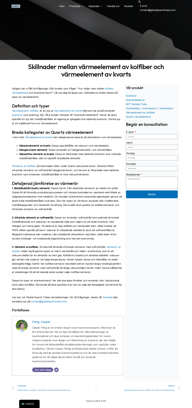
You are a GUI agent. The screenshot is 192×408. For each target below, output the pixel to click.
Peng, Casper (41, 322)
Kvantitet (131, 163)
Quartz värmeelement (138, 116)
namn (129, 142)
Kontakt (128, 6)
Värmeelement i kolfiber (25, 110)
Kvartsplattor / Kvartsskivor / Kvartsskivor (150, 108)
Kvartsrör (131, 95)
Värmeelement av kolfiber (140, 112)
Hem (61, 6)
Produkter (75, 6)
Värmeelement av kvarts (68, 110)
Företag (130, 153)
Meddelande (133, 174)
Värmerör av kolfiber (24, 166)
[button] (82, 6)
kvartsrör (17, 114)
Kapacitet (94, 6)
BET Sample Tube (136, 104)
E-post (130, 132)
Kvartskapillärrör (135, 99)
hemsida (107, 297)
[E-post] (56, 370)
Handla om (113, 6)
